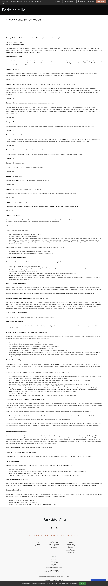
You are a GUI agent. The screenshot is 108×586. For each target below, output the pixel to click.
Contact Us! (54, 565)
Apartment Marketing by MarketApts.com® (54, 580)
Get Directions (54, 547)
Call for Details (54, 546)
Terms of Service (70, 552)
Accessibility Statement (70, 549)
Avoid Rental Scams (69, 1)
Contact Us (70, 542)
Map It (3, 3)
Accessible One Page (70, 550)
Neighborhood (54, 541)
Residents (92, 1)
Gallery (37, 542)
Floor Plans (37, 546)
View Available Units (54, 544)
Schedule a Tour (54, 542)
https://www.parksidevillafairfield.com (54, 567)
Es (58, 1)
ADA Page (82, 1)
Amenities (37, 544)
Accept (82, 583)
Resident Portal (70, 541)
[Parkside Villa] (54, 519)
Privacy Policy (70, 544)
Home (37, 541)
